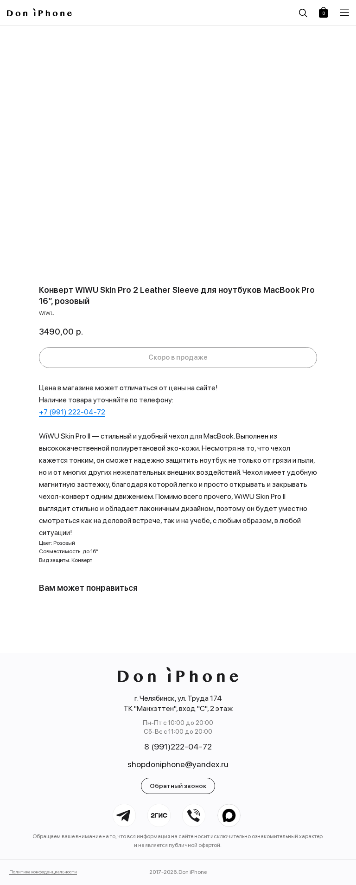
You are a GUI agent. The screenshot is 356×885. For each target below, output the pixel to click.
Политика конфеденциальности (43, 871)
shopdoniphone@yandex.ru (178, 764)
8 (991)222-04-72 (178, 746)
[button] (344, 13)
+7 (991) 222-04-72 (72, 411)
